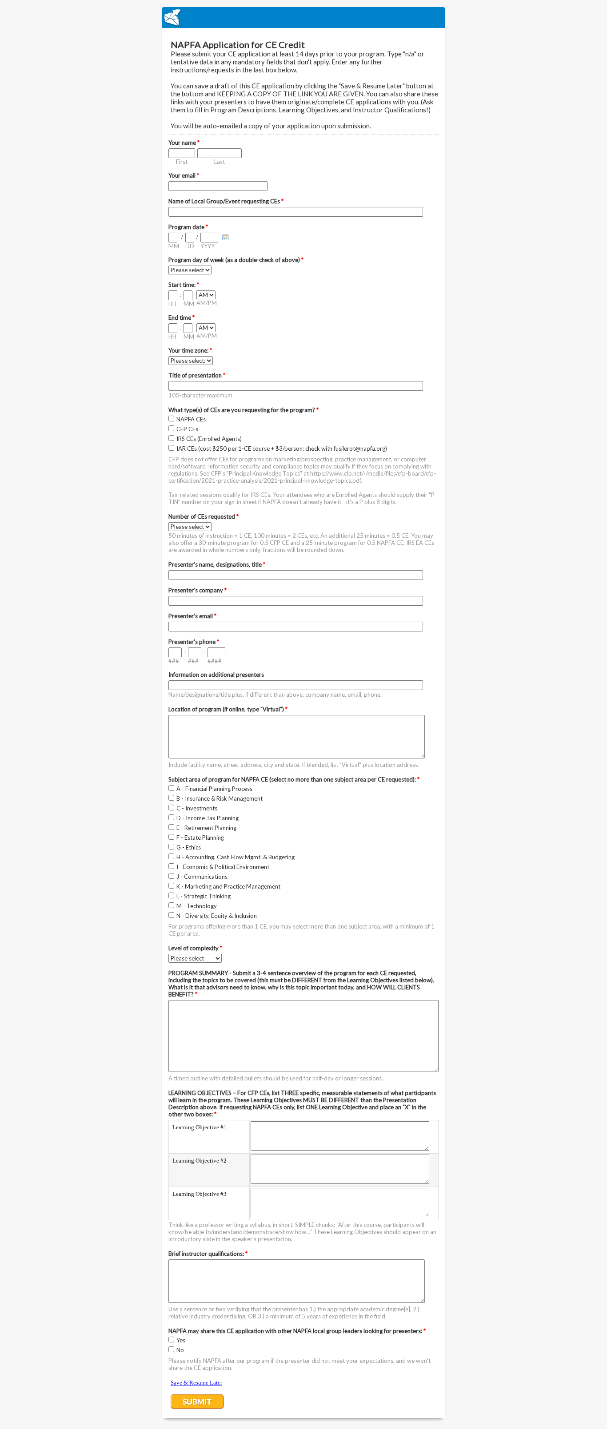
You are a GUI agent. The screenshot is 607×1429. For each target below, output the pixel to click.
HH (172, 303)
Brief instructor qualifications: (208, 1253)
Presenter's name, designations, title (216, 564)
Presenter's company (197, 590)
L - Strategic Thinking (203, 896)
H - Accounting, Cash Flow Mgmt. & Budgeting (235, 857)
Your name (184, 142)
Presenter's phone (193, 641)
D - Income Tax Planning (207, 818)
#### (215, 660)
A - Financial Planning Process (214, 788)
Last (219, 161)
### (173, 660)
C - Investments (196, 808)
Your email (183, 175)
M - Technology (196, 905)
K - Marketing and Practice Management (228, 886)
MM (173, 246)
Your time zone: (190, 350)
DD (189, 246)
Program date (188, 226)
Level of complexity (195, 948)
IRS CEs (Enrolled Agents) (209, 438)
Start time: (183, 284)
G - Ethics (188, 847)
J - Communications (202, 876)
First (182, 161)
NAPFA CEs (191, 419)
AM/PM (206, 302)
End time (181, 317)
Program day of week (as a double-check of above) (236, 259)
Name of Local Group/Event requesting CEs (226, 201)
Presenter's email (192, 615)
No (180, 1350)
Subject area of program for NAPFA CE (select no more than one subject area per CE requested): (293, 779)
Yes (180, 1340)
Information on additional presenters (216, 674)
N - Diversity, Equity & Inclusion (216, 915)
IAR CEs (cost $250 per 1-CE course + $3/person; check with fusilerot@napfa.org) (281, 448)
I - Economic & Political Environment (222, 866)
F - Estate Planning (200, 837)
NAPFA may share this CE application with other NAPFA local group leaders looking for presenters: (297, 1330)
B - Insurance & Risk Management (219, 798)
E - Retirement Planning (206, 827)
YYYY (207, 246)
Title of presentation (196, 375)
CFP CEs (187, 429)
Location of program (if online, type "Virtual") (228, 709)
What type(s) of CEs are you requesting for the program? (243, 409)
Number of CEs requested (203, 516)
